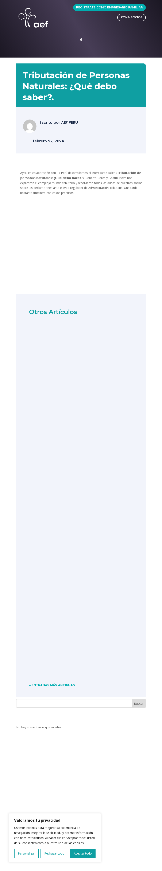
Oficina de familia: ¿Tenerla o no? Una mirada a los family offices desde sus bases (76, 520)
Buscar (138, 704)
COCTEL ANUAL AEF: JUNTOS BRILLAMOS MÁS (74, 403)
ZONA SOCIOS (131, 17)
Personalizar (26, 853)
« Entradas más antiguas (52, 685)
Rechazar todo (54, 853)
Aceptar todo (83, 853)
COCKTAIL (61, 409)
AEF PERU (69, 122)
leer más (41, 427)
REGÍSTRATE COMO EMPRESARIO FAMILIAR (109, 7)
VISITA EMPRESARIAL (72, 646)
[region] (54, 838)
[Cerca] (96, 816)
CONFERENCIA (67, 528)
